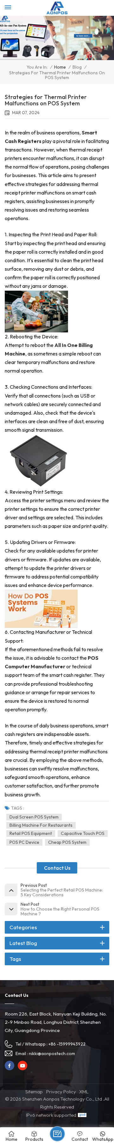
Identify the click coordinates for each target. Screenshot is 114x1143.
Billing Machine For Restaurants (41, 825)
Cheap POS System (67, 842)
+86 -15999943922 (67, 1044)
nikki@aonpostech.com (52, 1053)
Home (60, 67)
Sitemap (34, 1092)
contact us (57, 868)
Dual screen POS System (34, 817)
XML (84, 1092)
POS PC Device (24, 842)
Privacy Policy (61, 1092)
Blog (77, 67)
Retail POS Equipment (31, 833)
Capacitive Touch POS (82, 833)
